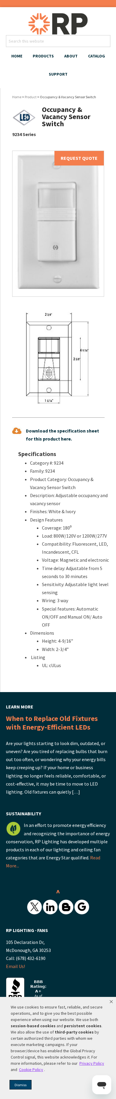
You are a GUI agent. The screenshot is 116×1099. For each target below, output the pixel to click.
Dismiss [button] (20, 1085)
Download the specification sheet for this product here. (62, 435)
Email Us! (15, 966)
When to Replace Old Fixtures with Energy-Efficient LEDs (52, 723)
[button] (111, 1001)
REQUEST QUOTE (79, 158)
